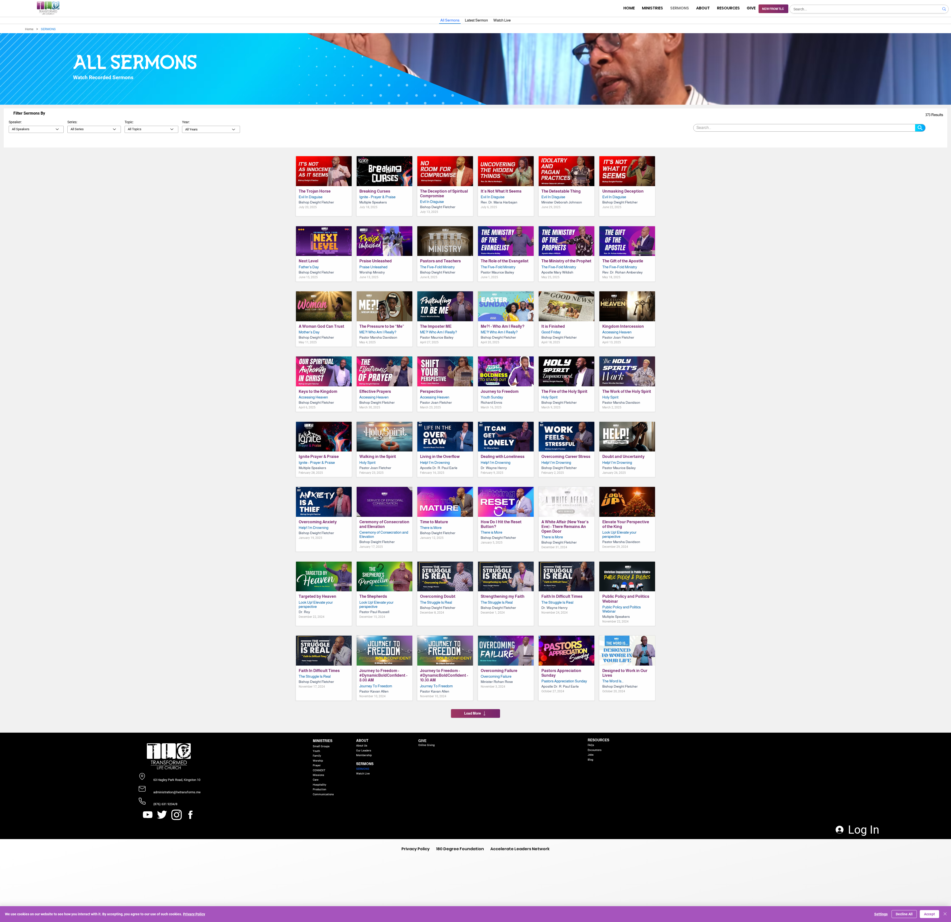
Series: (72, 122)
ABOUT (362, 741)
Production (319, 789)
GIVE (422, 741)
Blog (590, 759)
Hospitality (319, 784)
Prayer (317, 765)
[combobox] (36, 129)
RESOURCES (598, 740)
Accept (929, 914)
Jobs (591, 754)
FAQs (591, 745)
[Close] (945, 914)
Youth (316, 751)
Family (317, 755)
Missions (318, 775)
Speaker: (15, 122)
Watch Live (363, 773)
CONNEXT (319, 770)
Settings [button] (881, 914)
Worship (318, 760)
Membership (364, 755)
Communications (323, 794)
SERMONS (364, 764)
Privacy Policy (194, 914)
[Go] (920, 128)
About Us (361, 745)
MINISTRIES (322, 741)
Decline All (904, 914)
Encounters (595, 750)
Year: (186, 122)
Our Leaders (363, 750)
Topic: (129, 122)
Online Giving (426, 745)
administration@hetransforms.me (177, 792)
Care (315, 779)
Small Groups (321, 746)
